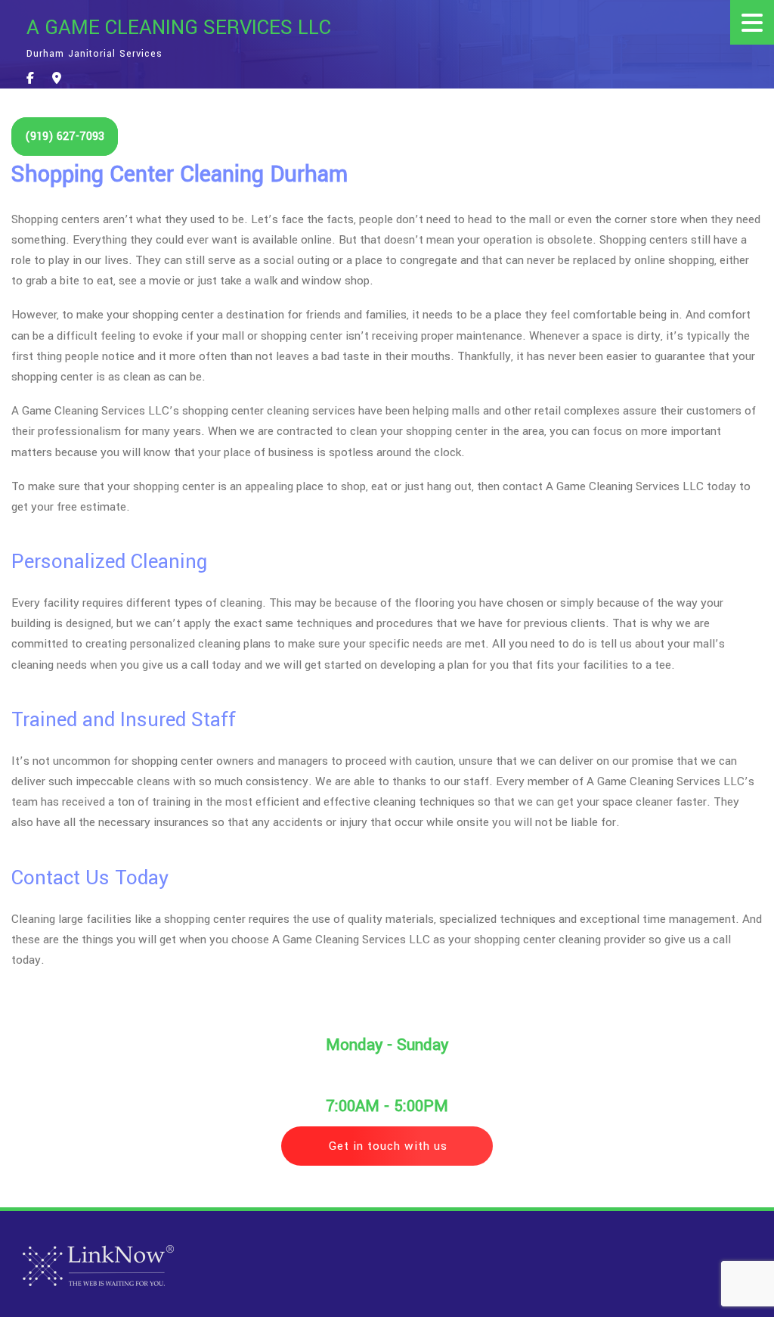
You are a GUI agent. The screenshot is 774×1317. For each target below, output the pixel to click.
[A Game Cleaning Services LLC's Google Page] (56, 79)
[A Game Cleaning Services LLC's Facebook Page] (30, 79)
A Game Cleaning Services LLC (178, 28)
